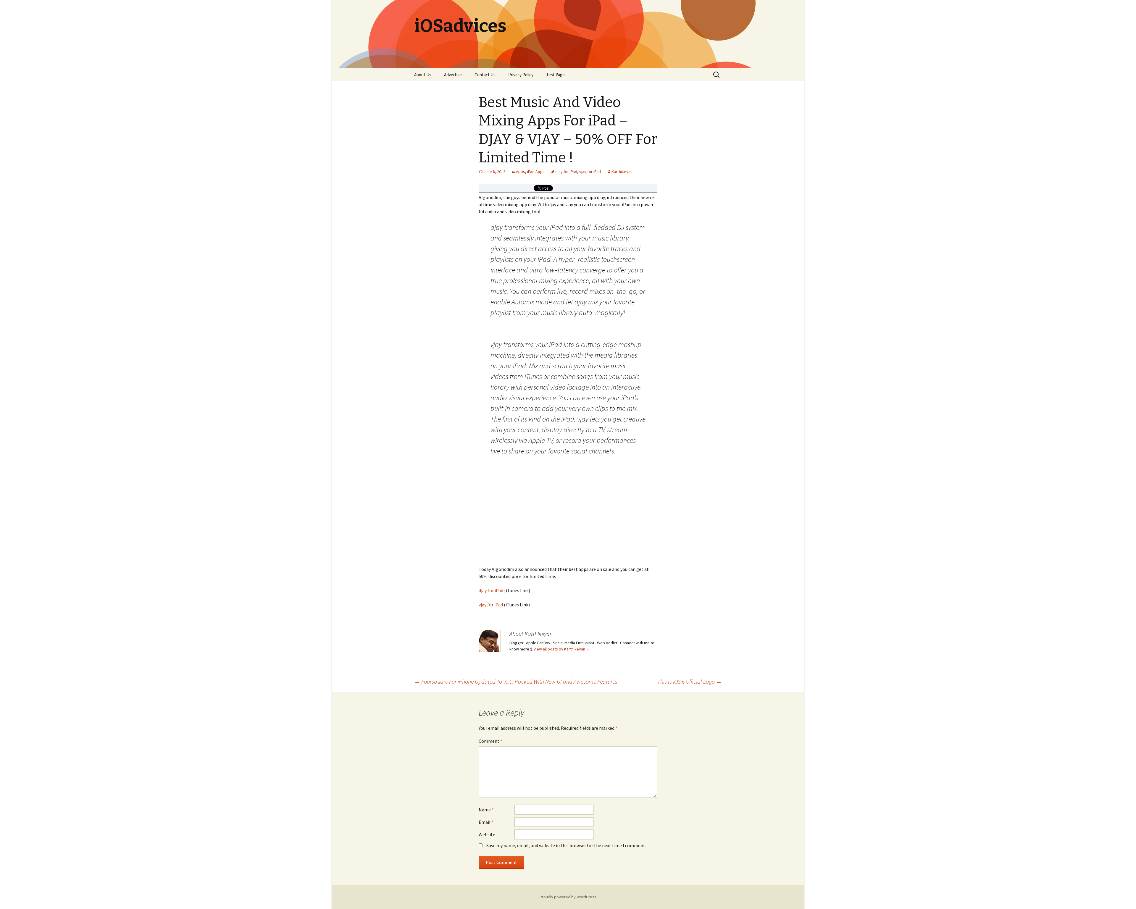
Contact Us (485, 75)
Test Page (555, 75)
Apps (520, 171)
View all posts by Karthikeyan (562, 649)
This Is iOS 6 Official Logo (689, 681)
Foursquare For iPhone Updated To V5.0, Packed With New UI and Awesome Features (515, 681)
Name (486, 810)
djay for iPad (566, 171)
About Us (422, 75)
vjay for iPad (590, 171)
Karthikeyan (621, 171)
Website (487, 834)
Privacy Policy (520, 75)
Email (486, 822)
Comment (490, 741)
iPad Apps (536, 171)
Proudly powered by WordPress (568, 897)
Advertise (453, 75)
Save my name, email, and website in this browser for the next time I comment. (566, 845)
